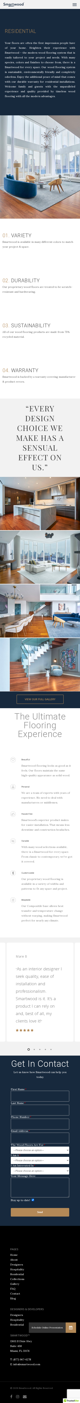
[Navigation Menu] (75, 4)
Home (14, 1255)
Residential (17, 1274)
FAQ (12, 1288)
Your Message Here (23, 1176)
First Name (18, 1089)
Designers (16, 1264)
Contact (15, 1293)
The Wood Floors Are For (28, 1145)
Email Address (20, 1131)
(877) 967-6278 (22, 1359)
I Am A (15, 1155)
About (14, 1259)
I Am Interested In (23, 1165)
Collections (17, 1279)
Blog (13, 1298)
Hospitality (17, 1269)
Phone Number (21, 1117)
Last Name (18, 1103)
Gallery (14, 1284)
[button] (71, 1327)
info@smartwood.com (26, 1364)
